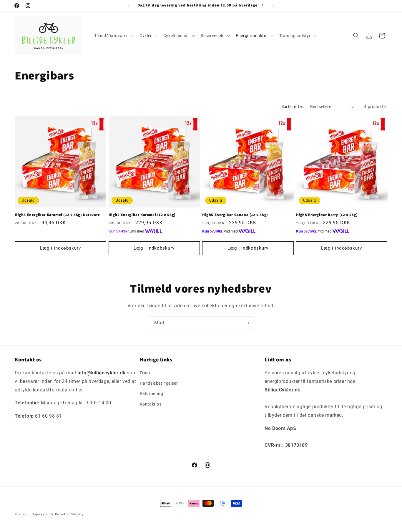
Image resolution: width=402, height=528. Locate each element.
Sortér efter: (292, 106)
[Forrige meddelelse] (128, 5)
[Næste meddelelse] (273, 5)
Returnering (151, 393)
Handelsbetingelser (159, 383)
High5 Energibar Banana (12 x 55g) (235, 214)
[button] (113, 35)
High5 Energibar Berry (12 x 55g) (327, 214)
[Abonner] (247, 323)
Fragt (145, 373)
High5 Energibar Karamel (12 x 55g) (142, 214)
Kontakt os (151, 404)
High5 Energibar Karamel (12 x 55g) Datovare (57, 214)
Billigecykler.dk (41, 514)
